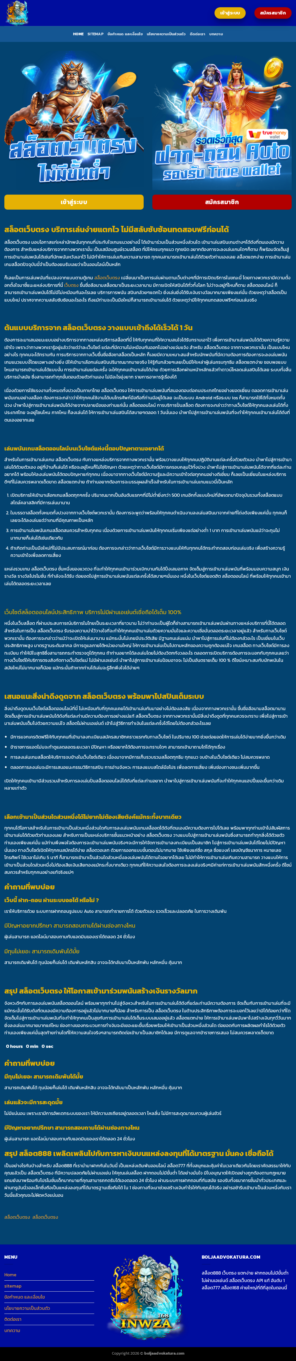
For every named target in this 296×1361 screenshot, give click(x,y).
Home (78, 34)
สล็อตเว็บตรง (107, 277)
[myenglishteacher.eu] (33, 13)
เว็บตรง (71, 285)
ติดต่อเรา (198, 34)
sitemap (95, 34)
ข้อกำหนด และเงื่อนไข (125, 34)
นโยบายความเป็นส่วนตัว (166, 34)
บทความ (216, 34)
